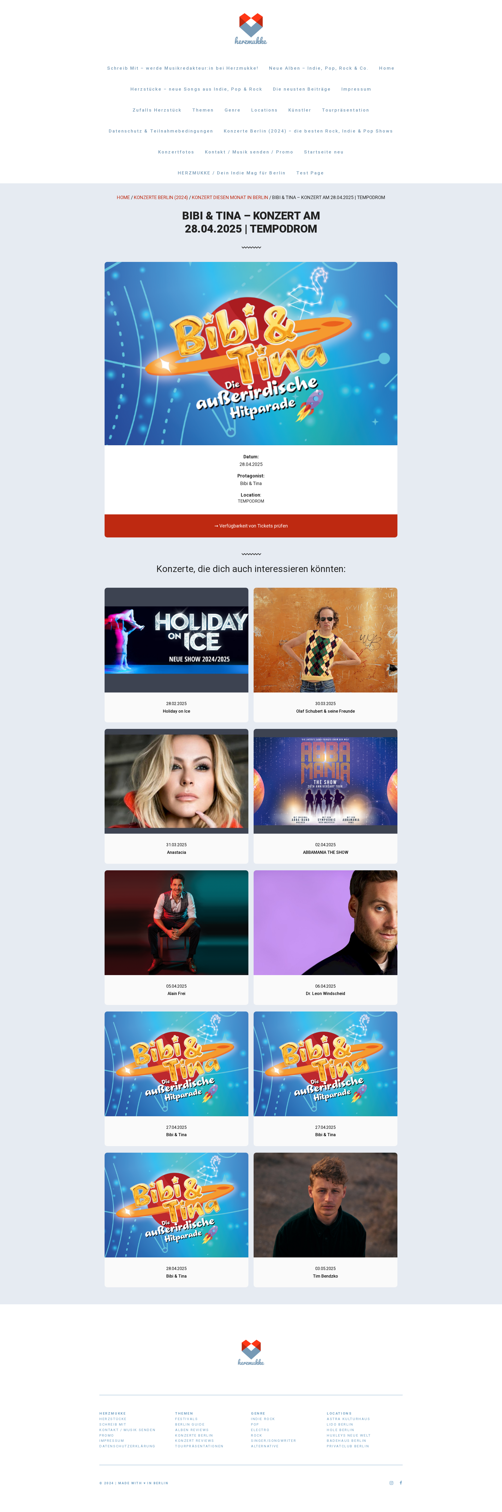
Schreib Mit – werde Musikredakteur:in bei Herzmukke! (183, 68)
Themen (203, 110)
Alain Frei (176, 993)
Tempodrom (251, 501)
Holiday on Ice (176, 711)
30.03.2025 (325, 703)
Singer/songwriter (273, 1441)
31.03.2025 (176, 844)
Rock (256, 1435)
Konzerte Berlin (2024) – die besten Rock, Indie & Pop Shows (308, 131)
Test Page (310, 172)
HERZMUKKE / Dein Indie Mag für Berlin (232, 172)
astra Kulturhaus (348, 1419)
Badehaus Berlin (347, 1441)
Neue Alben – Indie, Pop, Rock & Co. (319, 68)
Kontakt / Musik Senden (127, 1430)
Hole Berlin (341, 1430)
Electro (260, 1430)
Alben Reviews (192, 1430)
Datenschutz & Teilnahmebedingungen (161, 131)
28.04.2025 (176, 1268)
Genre (233, 110)
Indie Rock (263, 1419)
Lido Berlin (340, 1424)
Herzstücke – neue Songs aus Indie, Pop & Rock (196, 89)
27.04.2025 (176, 1127)
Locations (264, 110)
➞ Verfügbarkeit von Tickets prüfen (251, 526)
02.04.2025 (325, 844)
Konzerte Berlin (194, 1435)
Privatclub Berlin (348, 1446)
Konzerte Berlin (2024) (161, 197)
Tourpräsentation (345, 110)
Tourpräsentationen (199, 1446)
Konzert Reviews (194, 1441)
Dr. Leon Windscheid (325, 993)
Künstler (299, 110)
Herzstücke (113, 1419)
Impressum (356, 89)
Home (387, 68)
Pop (255, 1424)
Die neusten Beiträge (302, 89)
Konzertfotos (176, 152)
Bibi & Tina (176, 1134)
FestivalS (186, 1419)
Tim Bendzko (325, 1276)
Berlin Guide (190, 1424)
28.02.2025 (176, 703)
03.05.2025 (325, 1268)
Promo (106, 1435)
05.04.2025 (176, 986)
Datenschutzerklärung (127, 1446)
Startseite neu (324, 152)
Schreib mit (113, 1424)
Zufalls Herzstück (157, 110)
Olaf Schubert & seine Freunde (325, 711)
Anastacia (176, 852)
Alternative (265, 1446)
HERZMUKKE (112, 1413)
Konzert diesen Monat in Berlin (230, 197)
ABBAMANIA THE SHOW (325, 852)
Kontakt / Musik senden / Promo (249, 152)
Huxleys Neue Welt (349, 1435)
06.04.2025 (325, 986)
